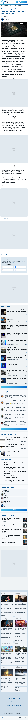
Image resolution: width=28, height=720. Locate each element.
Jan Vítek (6, 19)
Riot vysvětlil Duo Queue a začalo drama (6, 654)
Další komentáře (14, 429)
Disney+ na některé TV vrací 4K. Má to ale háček (16, 318)
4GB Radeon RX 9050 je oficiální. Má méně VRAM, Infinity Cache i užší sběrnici (17, 327)
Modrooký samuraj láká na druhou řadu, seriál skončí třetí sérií (20, 605)
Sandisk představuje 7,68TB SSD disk (7, 638)
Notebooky (3, 6)
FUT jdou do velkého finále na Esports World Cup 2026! (11, 519)
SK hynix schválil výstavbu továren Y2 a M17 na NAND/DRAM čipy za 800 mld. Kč (17, 349)
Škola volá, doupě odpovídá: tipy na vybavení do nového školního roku (21, 689)
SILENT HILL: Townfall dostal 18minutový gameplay (21, 640)
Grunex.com (4, 521)
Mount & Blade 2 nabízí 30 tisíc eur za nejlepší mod (11, 530)
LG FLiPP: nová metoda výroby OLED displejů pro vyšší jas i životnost (17, 334)
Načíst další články (14, 387)
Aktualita (6, 5)
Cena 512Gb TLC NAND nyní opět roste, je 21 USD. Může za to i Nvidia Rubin (16, 311)
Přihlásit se (24, 2)
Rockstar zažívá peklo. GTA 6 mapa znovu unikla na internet (7, 614)
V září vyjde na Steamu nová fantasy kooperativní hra (11, 536)
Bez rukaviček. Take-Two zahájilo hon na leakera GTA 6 (20, 614)
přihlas (22, 261)
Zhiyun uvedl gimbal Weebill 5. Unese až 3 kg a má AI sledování (21, 678)
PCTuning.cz (4, 544)
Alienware (9, 6)
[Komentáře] (25, 16)
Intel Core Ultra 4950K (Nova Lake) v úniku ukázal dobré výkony (17, 341)
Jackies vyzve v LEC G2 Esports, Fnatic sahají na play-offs (6, 659)
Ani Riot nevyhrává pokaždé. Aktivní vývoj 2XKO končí (21, 609)
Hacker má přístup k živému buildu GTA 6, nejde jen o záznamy (20, 630)
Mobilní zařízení (17, 5)
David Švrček (9, 375)
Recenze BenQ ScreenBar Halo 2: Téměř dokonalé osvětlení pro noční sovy (17, 372)
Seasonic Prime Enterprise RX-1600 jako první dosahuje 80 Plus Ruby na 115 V (17, 380)
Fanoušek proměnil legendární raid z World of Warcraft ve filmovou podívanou (6, 687)
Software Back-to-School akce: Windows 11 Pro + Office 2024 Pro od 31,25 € (20, 684)
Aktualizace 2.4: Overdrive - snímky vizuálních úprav (21, 662)
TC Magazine (5, 218)
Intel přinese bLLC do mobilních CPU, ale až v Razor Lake (17, 363)
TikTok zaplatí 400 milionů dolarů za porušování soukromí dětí (11, 541)
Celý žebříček (14, 509)
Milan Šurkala (10, 321)
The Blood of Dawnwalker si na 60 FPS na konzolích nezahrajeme (7, 609)
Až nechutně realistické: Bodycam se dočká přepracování (20, 635)
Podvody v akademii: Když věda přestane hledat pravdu (7, 634)
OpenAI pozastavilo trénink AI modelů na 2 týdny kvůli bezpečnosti (17, 356)
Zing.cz (3, 532)
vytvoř (12, 262)
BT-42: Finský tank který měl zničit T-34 (11, 524)
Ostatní (11, 5)
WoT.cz (3, 525)
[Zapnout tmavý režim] (20, 2)
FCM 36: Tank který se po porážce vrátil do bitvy (20, 658)
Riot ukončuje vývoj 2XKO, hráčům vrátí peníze (6, 663)
